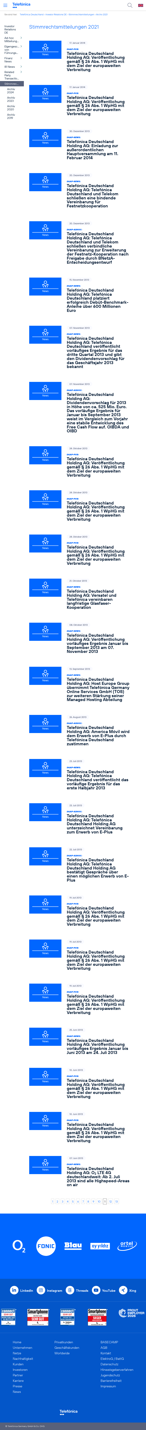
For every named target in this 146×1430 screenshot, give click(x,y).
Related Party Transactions (12, 75)
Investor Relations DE (56, 14)
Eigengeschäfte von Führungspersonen (14, 50)
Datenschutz (109, 1364)
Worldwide (62, 1353)
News (17, 1392)
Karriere (18, 1381)
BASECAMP (109, 1342)
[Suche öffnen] (130, 5)
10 (99, 1201)
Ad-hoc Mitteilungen (12, 39)
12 (110, 1201)
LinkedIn (26, 1291)
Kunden (18, 1364)
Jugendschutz (110, 1375)
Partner (18, 1375)
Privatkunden (63, 1342)
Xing (132, 1291)
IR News (9, 66)
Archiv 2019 (11, 116)
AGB (104, 1348)
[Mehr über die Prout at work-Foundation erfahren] (131, 1317)
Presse (17, 1386)
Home (17, 1342)
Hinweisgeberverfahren (117, 1370)
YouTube (108, 1291)
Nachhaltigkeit (23, 1359)
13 (116, 1201)
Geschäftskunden (66, 1348)
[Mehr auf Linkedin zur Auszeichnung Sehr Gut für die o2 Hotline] (68, 1317)
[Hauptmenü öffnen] (5, 5)
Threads (82, 1291)
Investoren (20, 1370)
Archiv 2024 (11, 90)
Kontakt (106, 1353)
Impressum (108, 1386)
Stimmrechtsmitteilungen (81, 14)
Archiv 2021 (102, 14)
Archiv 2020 (11, 107)
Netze (17, 1353)
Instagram (54, 1291)
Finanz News (8, 59)
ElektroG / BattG (112, 1359)
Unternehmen (22, 1348)
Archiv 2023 (11, 99)
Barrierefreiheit (111, 1381)
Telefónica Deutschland (32, 14)
